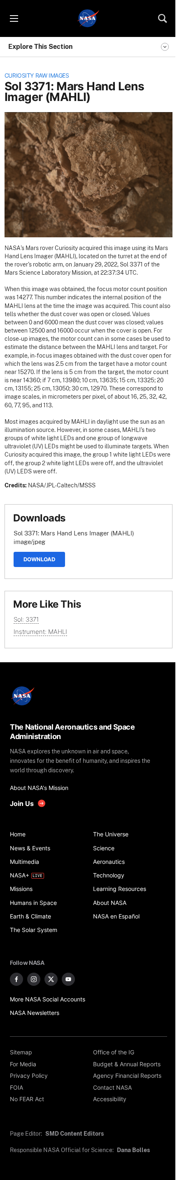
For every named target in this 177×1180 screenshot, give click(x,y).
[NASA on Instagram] (33, 979)
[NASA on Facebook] (16, 979)
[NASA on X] (51, 979)
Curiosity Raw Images (37, 75)
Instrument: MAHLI (40, 632)
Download (39, 559)
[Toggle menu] (13, 18)
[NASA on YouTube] (68, 979)
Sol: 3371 (26, 619)
